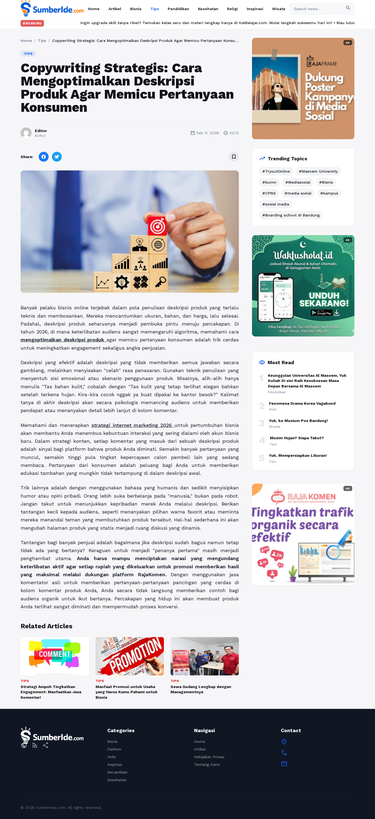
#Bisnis (326, 182)
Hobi (111, 757)
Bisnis (136, 9)
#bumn (269, 182)
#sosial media (275, 204)
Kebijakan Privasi (209, 757)
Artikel (114, 9)
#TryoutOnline (276, 171)
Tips (154, 9)
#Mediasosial (297, 182)
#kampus (329, 193)
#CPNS (269, 193)
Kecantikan (117, 772)
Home (94, 9)
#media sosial (297, 193)
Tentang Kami (207, 764)
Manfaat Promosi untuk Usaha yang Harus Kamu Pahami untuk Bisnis (127, 692)
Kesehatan (208, 9)
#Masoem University (318, 171)
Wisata (278, 9)
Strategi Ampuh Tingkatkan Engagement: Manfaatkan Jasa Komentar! (51, 692)
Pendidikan (178, 9)
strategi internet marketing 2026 (131, 425)
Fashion (114, 749)
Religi (232, 9)
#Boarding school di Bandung (291, 215)
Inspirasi (255, 9)
